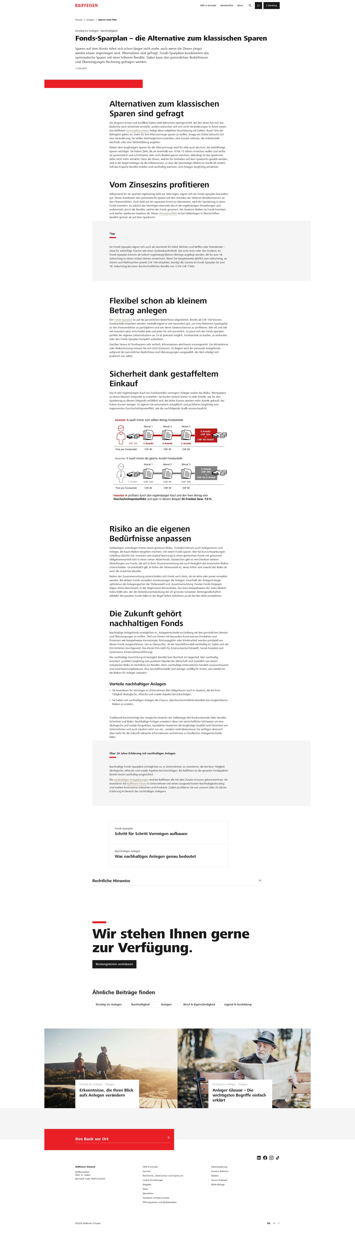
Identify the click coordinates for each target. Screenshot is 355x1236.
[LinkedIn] (259, 1158)
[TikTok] (278, 1158)
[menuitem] (208, 5)
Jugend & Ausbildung (238, 1004)
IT (279, 1223)
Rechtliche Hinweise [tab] (111, 880)
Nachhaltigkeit (140, 1004)
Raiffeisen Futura (137, 783)
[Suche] (250, 5)
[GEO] (168, 1137)
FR (274, 1223)
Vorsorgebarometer (137, 130)
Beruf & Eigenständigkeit (199, 1004)
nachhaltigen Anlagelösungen (131, 779)
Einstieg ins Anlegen (109, 1004)
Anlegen (166, 1004)
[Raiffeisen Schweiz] (86, 5)
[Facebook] (265, 1158)
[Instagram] (271, 1158)
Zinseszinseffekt (168, 213)
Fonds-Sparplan (123, 319)
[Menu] (258, 5)
